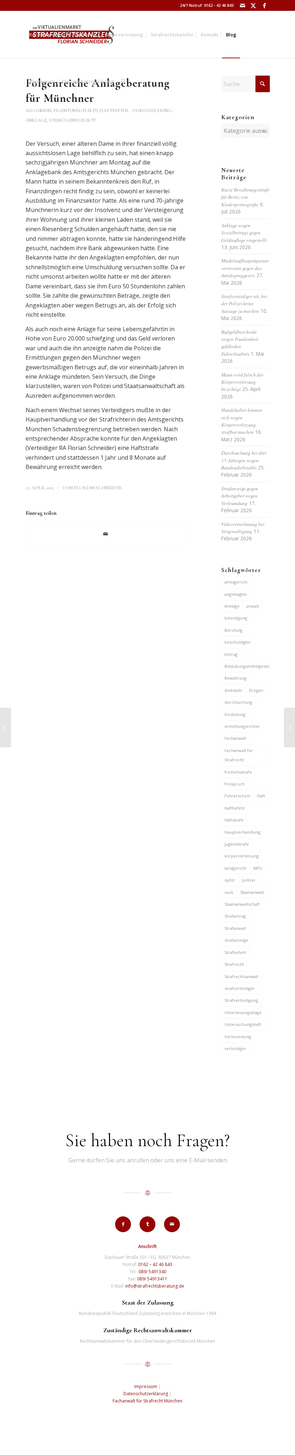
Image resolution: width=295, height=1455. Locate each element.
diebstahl (233, 690)
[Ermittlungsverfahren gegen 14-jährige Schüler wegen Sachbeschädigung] (5, 727)
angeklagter (235, 594)
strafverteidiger (239, 988)
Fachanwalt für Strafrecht (238, 755)
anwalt (252, 606)
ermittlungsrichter (242, 726)
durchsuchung (238, 702)
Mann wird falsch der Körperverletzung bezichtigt (242, 382)
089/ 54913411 (152, 1279)
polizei (248, 880)
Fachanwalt (235, 738)
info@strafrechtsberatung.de (154, 1286)
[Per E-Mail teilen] (106, 534)
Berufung (233, 630)
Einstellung (234, 714)
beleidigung (235, 618)
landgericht (235, 868)
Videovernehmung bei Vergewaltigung (242, 528)
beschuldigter (237, 642)
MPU (257, 868)
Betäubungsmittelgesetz (246, 666)
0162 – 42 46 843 (155, 1264)
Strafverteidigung (241, 1000)
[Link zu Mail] (242, 5)
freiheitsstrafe (238, 772)
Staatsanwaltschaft (242, 904)
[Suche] (123, 81)
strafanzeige (236, 940)
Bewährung (235, 678)
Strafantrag (235, 916)
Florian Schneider (98, 488)
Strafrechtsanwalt (241, 976)
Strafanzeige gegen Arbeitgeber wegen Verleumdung (239, 495)
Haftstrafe (234, 820)
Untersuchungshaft (242, 1024)
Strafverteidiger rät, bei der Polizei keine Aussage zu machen (244, 303)
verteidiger (235, 1048)
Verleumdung (237, 1036)
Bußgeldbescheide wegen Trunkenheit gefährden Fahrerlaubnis (239, 342)
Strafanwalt (235, 928)
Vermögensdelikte (72, 120)
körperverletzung (241, 856)
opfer (229, 880)
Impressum (145, 1386)
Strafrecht (234, 964)
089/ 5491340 (152, 1272)
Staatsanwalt (252, 892)
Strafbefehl (235, 952)
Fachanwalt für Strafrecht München (147, 1401)
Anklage (232, 606)
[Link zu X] (253, 5)
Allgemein (38, 110)
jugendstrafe (236, 844)
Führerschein (237, 795)
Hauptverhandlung (242, 832)
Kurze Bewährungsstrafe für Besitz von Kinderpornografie (245, 197)
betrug (230, 654)
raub (228, 892)
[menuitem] (47, 34)
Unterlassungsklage (243, 1012)
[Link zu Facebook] (264, 5)
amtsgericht (236, 582)
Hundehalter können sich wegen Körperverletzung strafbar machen (241, 420)
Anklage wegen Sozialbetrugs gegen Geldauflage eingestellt (244, 232)
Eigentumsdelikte (75, 110)
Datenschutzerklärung (145, 1394)
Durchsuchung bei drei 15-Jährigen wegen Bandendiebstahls (244, 460)
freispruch (234, 784)
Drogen (256, 690)
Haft (261, 795)
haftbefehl (234, 808)
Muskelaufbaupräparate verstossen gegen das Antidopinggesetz (245, 268)
